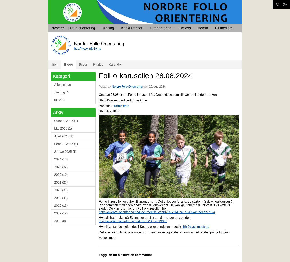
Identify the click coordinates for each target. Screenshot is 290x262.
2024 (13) (61, 159)
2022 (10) (61, 174)
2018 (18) (61, 205)
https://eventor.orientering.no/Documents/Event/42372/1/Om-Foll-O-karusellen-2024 (157, 212)
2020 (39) (61, 190)
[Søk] (277, 4)
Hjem (54, 64)
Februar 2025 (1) (66, 144)
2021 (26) (61, 182)
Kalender (115, 64)
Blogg (68, 64)
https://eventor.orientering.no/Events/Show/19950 (133, 221)
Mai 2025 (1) (63, 128)
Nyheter (57, 28)
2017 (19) (61, 213)
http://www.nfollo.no (87, 48)
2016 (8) (60, 221)
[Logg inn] (284, 4)
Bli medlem (224, 28)
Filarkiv (98, 64)
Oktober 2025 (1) (66, 121)
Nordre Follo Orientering (127, 86)
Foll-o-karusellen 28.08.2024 (145, 76)
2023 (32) (61, 167)
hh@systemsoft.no (196, 226)
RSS (61, 100)
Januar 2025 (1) (65, 151)
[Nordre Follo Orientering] (145, 12)
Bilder (83, 64)
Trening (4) (61, 92)
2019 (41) (61, 198)
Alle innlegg (62, 84)
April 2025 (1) (63, 136)
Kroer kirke (121, 105)
